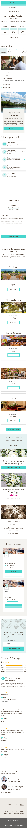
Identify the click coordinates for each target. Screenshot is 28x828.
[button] (13, 3)
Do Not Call (13, 815)
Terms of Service (19, 813)
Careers (22, 811)
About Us (5, 811)
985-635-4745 (15, 200)
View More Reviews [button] (7, 762)
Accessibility (5, 815)
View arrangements (13, 498)
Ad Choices (22, 815)
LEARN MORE (13, 445)
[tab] (3, 51)
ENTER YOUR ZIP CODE (9, 640)
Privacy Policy (7, 813)
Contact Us (14, 811)
